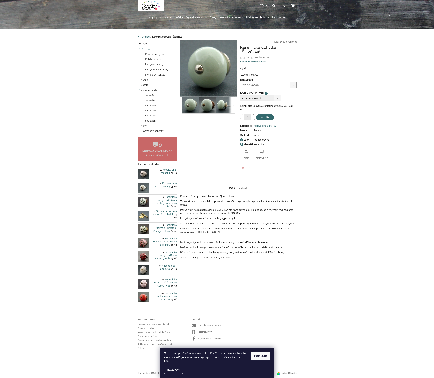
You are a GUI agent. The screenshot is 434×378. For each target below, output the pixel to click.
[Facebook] (250, 168)
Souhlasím (261, 355)
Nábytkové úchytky (265, 125)
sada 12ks (150, 110)
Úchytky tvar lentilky (156, 69)
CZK (262, 5)
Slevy (144, 125)
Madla (144, 79)
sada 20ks (151, 120)
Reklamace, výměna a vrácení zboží (155, 344)
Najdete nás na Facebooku (210, 339)
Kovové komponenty (152, 131)
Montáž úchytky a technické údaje (154, 332)
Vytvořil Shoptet (289, 373)
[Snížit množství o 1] (242, 117)
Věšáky (145, 85)
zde (166, 361)
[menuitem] (154, 17)
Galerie (141, 348)
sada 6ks (150, 95)
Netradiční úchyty (155, 74)
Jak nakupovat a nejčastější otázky (154, 324)
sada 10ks (150, 105)
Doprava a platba (146, 328)
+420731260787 (205, 332)
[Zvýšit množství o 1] (253, 117)
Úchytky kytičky (154, 64)
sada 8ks (150, 100)
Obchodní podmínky (147, 336)
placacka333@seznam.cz (209, 325)
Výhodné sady (149, 90)
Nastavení (173, 369)
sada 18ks (150, 115)
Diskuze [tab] (243, 187)
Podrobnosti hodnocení (253, 61)
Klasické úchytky (154, 54)
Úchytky (145, 49)
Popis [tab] (232, 187)
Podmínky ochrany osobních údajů (154, 340)
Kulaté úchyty (153, 59)
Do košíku (265, 117)
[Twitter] (243, 168)
